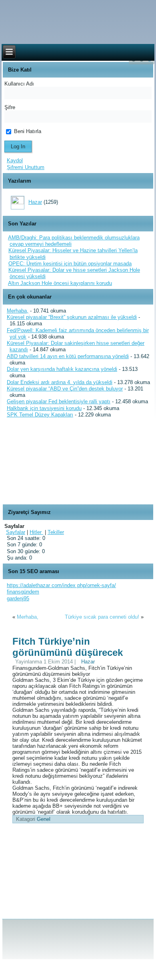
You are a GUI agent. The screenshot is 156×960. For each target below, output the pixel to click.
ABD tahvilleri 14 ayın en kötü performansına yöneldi (68, 356)
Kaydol (15, 160)
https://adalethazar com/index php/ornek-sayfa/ (61, 585)
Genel (43, 819)
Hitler (36, 532)
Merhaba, (17, 311)
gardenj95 (18, 598)
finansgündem (23, 592)
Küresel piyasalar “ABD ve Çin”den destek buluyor (65, 389)
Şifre (9, 107)
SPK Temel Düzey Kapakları (40, 415)
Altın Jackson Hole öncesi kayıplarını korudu (60, 283)
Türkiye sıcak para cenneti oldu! (102, 617)
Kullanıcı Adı (19, 84)
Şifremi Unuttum (25, 167)
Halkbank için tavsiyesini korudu (44, 408)
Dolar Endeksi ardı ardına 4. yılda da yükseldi (59, 382)
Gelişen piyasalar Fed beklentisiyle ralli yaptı (58, 401)
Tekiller (56, 532)
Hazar (35, 202)
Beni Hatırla (26, 131)
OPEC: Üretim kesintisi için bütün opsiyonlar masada (70, 264)
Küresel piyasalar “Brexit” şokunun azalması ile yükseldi (72, 317)
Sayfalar (15, 532)
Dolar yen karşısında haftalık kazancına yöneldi (62, 369)
